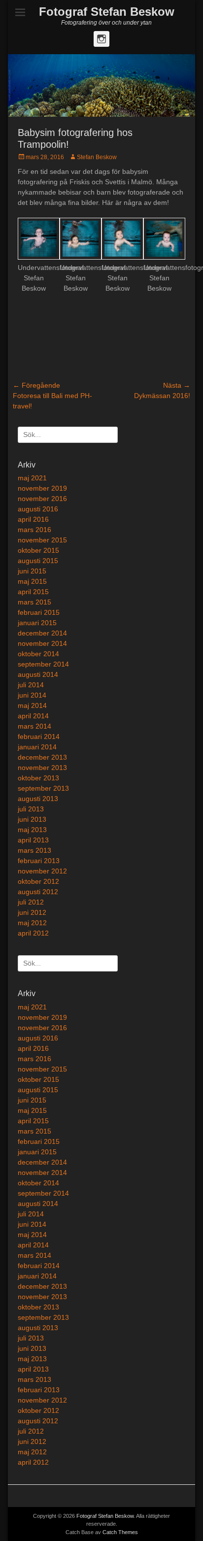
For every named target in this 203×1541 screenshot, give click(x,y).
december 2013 (42, 757)
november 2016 (42, 498)
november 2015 (42, 540)
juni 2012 (32, 912)
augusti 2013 (38, 799)
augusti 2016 (38, 509)
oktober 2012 (38, 881)
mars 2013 (34, 850)
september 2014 (43, 664)
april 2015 (33, 592)
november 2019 (42, 488)
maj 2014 (32, 705)
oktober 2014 (38, 654)
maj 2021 (32, 478)
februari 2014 (39, 736)
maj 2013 (32, 830)
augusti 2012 (38, 892)
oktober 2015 (38, 550)
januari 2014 (37, 747)
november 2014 (42, 643)
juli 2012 (31, 902)
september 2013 (43, 788)
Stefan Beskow (97, 157)
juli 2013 (31, 809)
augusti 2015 (38, 561)
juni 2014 (32, 695)
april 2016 (33, 519)
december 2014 (42, 633)
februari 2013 (39, 861)
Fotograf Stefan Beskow (106, 11)
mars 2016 (34, 530)
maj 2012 (32, 923)
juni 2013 (32, 819)
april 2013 (33, 840)
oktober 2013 (38, 778)
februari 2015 (39, 612)
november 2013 (42, 767)
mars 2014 (34, 726)
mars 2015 (34, 602)
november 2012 (42, 871)
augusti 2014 (38, 674)
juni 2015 (32, 571)
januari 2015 (37, 623)
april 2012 (33, 933)
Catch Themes (120, 1532)
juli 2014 (31, 685)
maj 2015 (32, 581)
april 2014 (33, 716)
